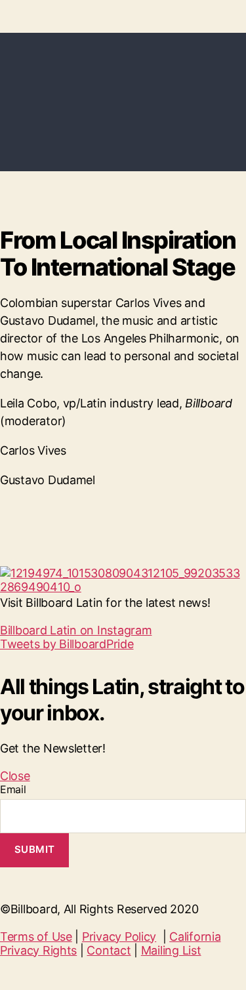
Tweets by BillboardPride (67, 644)
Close (15, 776)
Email (13, 789)
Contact (109, 950)
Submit (34, 849)
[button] (76, 630)
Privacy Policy (119, 936)
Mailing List (171, 950)
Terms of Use (36, 936)
